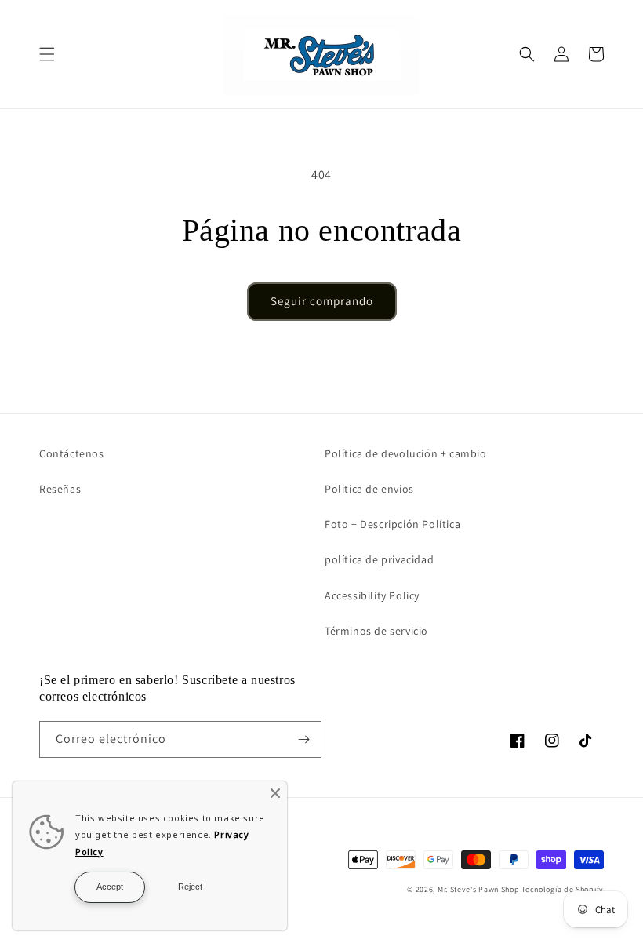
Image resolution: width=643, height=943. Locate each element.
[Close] (275, 793)
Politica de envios (369, 489)
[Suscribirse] (303, 739)
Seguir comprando (322, 300)
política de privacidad (379, 559)
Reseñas (60, 489)
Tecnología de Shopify (562, 889)
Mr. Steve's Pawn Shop (479, 889)
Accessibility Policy (372, 595)
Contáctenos (71, 453)
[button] (47, 54)
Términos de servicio (376, 631)
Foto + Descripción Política (392, 524)
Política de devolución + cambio (406, 453)
